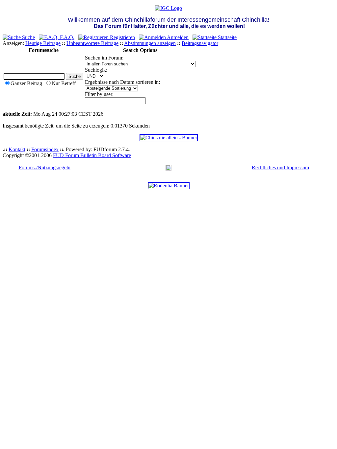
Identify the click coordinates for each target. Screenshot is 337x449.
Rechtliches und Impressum (280, 167)
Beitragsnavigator (200, 43)
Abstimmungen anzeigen (150, 43)
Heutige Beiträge (43, 43)
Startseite (227, 37)
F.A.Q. (66, 37)
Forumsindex (45, 149)
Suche (28, 37)
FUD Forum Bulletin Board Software (92, 155)
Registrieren (122, 37)
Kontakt (17, 149)
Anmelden (177, 37)
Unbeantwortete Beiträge (92, 43)
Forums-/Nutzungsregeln (44, 167)
